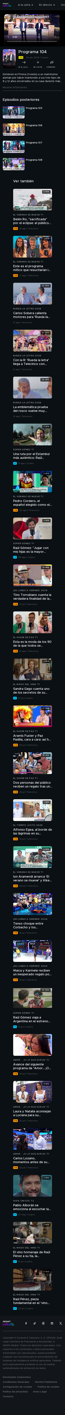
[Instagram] (52, 1323)
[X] (60, 1323)
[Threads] (43, 1323)
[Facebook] (26, 1323)
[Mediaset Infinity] (7, 5)
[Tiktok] (34, 1323)
